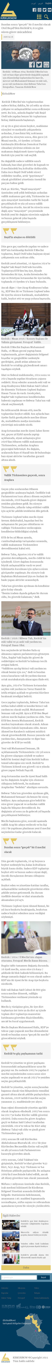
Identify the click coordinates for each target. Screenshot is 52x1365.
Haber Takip (6, 1298)
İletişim (37, 1293)
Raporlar (4, 1293)
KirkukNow (8, 94)
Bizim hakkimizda (41, 1298)
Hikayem (21, 1288)
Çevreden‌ (22, 1293)
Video (36, 1288)
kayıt (43, 1277)
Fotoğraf (21, 1298)
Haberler (4, 1288)
